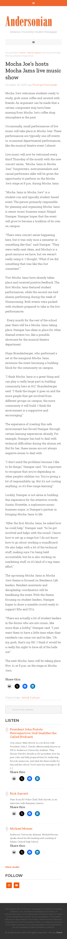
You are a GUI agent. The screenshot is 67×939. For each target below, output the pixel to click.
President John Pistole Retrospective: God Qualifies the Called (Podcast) (33, 733)
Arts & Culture (31, 697)
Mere (59, 932)
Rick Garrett (19, 793)
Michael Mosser (21, 828)
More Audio (12, 866)
